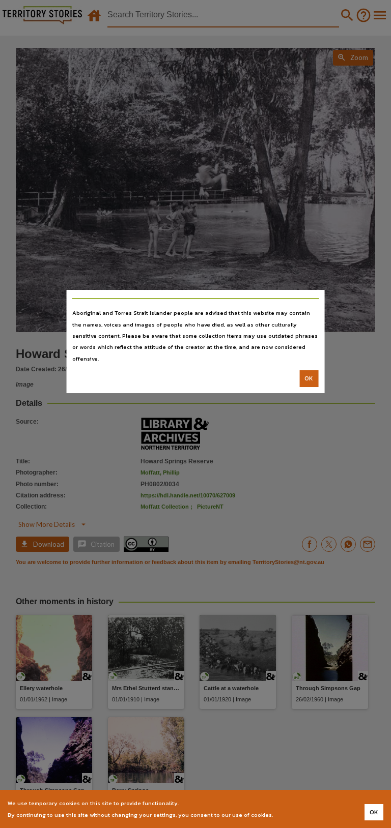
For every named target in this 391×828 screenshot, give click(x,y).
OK (308, 378)
